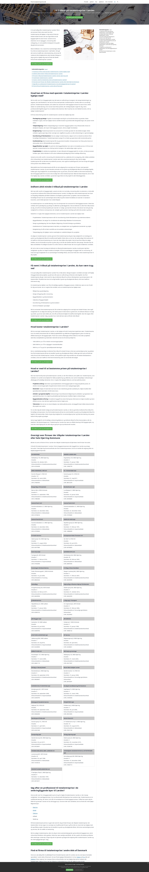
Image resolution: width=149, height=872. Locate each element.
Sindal (34, 810)
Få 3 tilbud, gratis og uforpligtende (74, 17)
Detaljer (87, 867)
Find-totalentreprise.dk (38, 2)
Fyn (96, 2)
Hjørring (35, 807)
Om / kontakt (109, 2)
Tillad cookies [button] (69, 869)
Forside (86, 2)
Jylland (91, 2)
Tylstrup (35, 813)
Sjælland (101, 2)
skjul (46, 69)
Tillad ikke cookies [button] (78, 869)
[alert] (74, 867)
